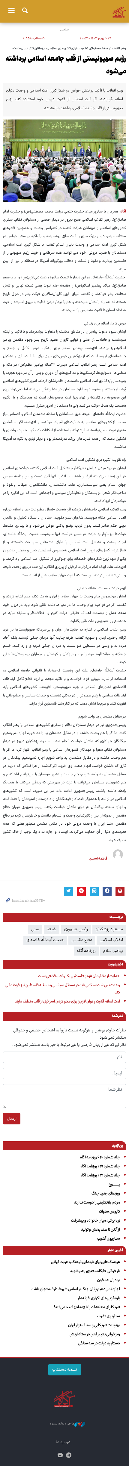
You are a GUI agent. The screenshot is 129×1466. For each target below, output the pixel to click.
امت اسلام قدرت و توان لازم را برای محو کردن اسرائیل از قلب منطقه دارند (67, 1001)
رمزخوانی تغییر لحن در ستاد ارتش (95, 1334)
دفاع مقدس (81, 940)
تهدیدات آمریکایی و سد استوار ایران (94, 1325)
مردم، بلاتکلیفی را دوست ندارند (97, 1202)
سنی (35, 929)
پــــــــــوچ (114, 1184)
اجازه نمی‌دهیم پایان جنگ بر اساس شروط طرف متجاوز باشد (76, 1289)
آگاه (64, 10)
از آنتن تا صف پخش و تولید (100, 1229)
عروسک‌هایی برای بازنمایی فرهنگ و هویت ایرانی (85, 1262)
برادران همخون (108, 1280)
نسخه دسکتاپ (64, 1370)
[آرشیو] (60, 1456)
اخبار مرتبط (115, 964)
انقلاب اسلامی (111, 940)
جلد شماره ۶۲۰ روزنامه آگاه (100, 1157)
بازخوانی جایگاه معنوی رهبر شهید (95, 1271)
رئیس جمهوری (76, 929)
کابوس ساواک (109, 1211)
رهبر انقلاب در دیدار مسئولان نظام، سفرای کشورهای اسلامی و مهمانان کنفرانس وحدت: (69, 48)
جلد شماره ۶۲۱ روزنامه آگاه (100, 1175)
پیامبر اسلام (113, 951)
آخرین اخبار (115, 1250)
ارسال (11, 1119)
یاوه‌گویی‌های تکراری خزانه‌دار (99, 1298)
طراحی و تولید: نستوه (62, 1424)
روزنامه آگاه (86, 951)
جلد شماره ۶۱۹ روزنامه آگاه (100, 1166)
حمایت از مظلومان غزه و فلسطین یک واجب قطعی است (79, 976)
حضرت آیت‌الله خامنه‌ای (45, 940)
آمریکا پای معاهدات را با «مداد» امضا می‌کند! (87, 1307)
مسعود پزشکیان (109, 929)
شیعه (51, 929)
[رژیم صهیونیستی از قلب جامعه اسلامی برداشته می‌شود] (64, 160)
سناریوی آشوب (108, 1238)
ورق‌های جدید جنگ (106, 1193)
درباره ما (63, 1442)
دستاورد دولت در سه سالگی (99, 1343)
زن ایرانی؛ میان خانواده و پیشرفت (95, 1220)
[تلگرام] (69, 1456)
